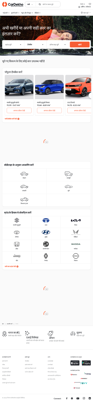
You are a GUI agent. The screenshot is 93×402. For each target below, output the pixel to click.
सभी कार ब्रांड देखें (10, 266)
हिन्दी (81, 4)
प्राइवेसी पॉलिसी (6, 372)
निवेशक (4, 379)
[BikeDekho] (73, 375)
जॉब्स (3, 364)
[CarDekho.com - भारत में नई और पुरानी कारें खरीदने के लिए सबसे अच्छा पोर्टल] (12, 4)
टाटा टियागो (71, 102)
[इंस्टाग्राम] (84, 399)
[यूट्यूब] (78, 399)
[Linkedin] (90, 399)
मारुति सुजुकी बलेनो (13, 102)
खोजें (79, 44)
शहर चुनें (85, 13)
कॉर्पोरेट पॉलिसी (6, 375)
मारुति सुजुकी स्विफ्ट (43, 102)
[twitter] (72, 399)
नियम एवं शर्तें (5, 368)
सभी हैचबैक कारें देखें (11, 119)
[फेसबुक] (66, 399)
